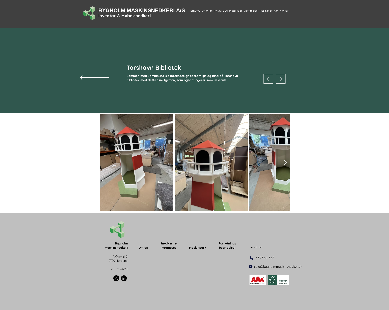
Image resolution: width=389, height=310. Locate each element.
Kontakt (256, 247)
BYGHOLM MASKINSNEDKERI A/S (141, 10)
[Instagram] (116, 278)
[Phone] (251, 258)
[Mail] (251, 266)
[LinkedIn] (124, 278)
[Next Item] (285, 163)
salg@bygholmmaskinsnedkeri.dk (278, 266)
